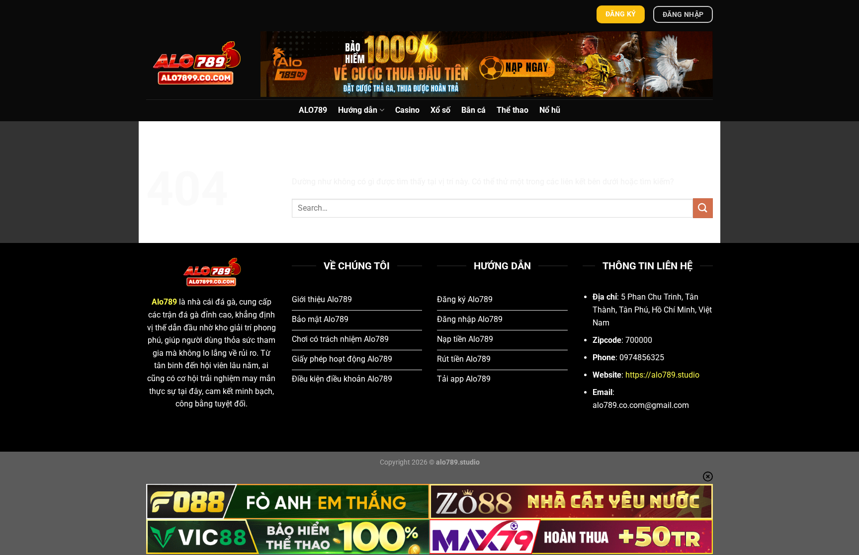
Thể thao (512, 110)
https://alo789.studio (662, 375)
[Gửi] (703, 208)
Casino (407, 110)
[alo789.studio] (196, 63)
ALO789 (313, 110)
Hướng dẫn (357, 110)
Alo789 (164, 302)
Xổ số (440, 110)
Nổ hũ (549, 110)
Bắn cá (473, 110)
